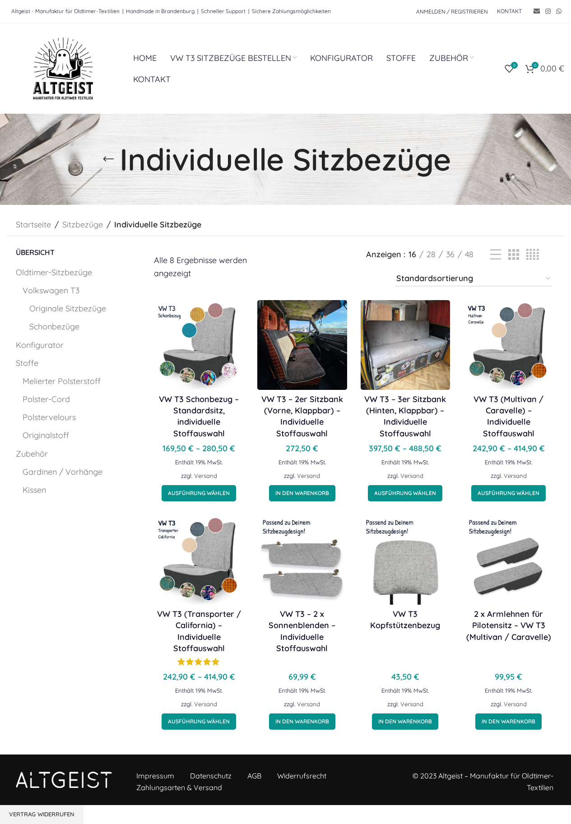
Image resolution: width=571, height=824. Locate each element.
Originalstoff (46, 435)
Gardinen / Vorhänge (62, 472)
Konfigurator (40, 345)
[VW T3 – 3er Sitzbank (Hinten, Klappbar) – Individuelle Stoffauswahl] (405, 345)
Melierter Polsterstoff (62, 381)
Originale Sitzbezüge (67, 308)
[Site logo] (63, 68)
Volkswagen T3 (51, 290)
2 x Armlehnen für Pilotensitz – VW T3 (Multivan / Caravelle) (508, 625)
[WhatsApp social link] (558, 11)
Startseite (33, 224)
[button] (302, 493)
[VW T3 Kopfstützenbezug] (405, 560)
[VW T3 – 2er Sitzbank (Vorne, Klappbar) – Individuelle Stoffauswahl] (302, 345)
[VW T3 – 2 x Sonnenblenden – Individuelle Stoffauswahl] (302, 560)
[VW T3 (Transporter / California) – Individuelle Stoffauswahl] (199, 560)
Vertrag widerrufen (41, 814)
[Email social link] (537, 11)
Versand (205, 475)
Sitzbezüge (82, 224)
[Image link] (64, 779)
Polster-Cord (46, 399)
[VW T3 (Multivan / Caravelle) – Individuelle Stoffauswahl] (508, 345)
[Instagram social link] (548, 11)
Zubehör (32, 454)
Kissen (34, 490)
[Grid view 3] (513, 254)
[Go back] (108, 159)
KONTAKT (509, 11)
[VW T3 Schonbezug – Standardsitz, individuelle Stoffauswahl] (199, 345)
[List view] (495, 254)
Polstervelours (49, 417)
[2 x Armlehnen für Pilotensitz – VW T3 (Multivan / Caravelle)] (508, 560)
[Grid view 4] (532, 254)
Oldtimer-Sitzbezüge (54, 272)
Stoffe (27, 363)
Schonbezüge (54, 326)
